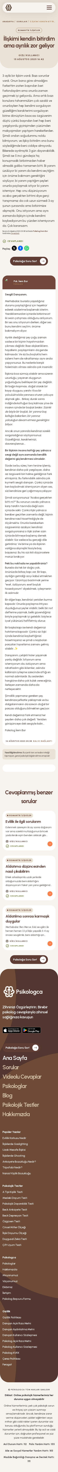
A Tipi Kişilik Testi (12, 1192)
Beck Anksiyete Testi (14, 1209)
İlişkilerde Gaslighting (15, 1144)
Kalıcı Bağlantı (42, 741)
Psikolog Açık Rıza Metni (16, 1341)
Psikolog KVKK (10, 1352)
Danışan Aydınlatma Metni (18, 1329)
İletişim (6, 1293)
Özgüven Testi (11, 1221)
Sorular (22, 21)
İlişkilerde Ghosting (13, 1155)
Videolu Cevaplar (21, 1076)
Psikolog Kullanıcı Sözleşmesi (19, 1347)
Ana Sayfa (14, 1058)
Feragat (7, 1364)
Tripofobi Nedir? (12, 1167)
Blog (7, 1095)
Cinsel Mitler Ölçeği (14, 1227)
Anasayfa (8, 21)
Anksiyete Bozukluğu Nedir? (19, 1161)
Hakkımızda (16, 1114)
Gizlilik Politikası (11, 1317)
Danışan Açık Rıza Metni (16, 1323)
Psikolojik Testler (20, 1104)
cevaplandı (15, 233)
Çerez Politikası (11, 1358)
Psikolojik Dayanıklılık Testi (18, 1203)
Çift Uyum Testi (11, 1245)
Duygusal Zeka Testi (14, 1239)
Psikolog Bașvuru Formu (16, 1299)
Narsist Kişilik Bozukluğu (16, 1173)
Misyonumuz (10, 1275)
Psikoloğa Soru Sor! (25, 261)
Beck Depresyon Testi (15, 1215)
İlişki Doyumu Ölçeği (14, 1233)
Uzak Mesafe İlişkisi (14, 1149)
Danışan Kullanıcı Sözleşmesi (19, 1335)
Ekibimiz (7, 1287)
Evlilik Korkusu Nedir (14, 1138)
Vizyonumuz (9, 1281)
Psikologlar (14, 1086)
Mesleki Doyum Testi (14, 1198)
